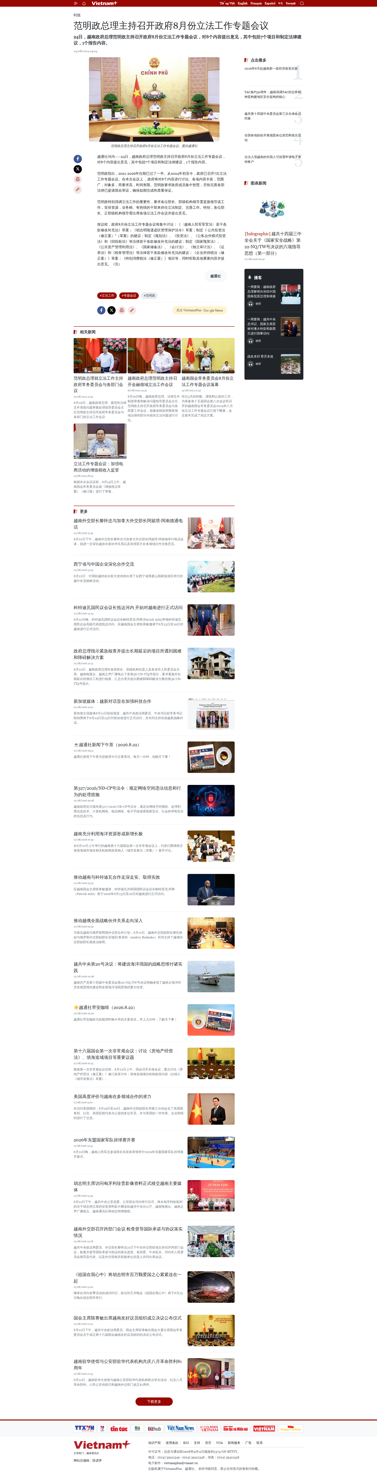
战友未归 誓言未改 (260, 356)
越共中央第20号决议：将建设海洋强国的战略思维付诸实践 (128, 967)
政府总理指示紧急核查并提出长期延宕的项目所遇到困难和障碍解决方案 (128, 654)
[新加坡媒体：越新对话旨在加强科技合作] (211, 713)
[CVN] (209, 1428)
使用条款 (172, 1443)
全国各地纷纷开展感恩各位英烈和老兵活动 (272, 137)
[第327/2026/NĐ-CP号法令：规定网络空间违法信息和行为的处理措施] (211, 800)
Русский (291, 3)
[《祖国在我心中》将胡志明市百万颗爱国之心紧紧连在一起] (211, 1287)
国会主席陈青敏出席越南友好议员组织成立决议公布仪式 (128, 1318)
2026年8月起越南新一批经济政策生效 (271, 68)
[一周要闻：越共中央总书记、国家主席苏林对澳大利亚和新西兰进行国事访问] (290, 327)
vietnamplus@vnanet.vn (181, 1463)
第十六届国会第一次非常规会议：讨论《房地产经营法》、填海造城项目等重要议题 (123, 1054)
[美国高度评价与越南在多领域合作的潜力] (211, 1109)
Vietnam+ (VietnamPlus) (105, 3)
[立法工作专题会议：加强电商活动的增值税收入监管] (100, 441)
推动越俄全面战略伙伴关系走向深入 (108, 920)
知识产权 (154, 1443)
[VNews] (102, 1428)
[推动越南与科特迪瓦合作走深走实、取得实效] (211, 889)
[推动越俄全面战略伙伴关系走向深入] (211, 933)
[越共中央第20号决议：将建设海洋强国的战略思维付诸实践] (211, 976)
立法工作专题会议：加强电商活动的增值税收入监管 (98, 466)
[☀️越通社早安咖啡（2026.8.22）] (211, 1020)
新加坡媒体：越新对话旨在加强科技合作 (112, 701)
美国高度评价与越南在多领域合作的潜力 (112, 1096)
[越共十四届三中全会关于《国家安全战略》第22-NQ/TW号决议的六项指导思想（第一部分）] (273, 209)
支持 (197, 1443)
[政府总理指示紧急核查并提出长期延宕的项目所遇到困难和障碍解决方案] (211, 663)
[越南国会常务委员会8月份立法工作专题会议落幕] (208, 355)
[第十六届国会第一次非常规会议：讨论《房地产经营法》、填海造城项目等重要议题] (211, 1063)
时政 (77, 15)
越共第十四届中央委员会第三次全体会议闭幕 (272, 116)
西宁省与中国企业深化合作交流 (104, 564)
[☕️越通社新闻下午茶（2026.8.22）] (211, 757)
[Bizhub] (154, 1428)
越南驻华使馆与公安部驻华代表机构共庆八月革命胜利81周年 (128, 1364)
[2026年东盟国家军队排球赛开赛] (211, 1152)
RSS (186, 1443)
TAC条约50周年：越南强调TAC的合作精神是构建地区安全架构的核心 (272, 94)
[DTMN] (235, 1428)
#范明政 (149, 295)
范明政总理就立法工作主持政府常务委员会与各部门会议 (98, 384)
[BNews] (137, 1428)
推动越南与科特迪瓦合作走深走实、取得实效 (117, 877)
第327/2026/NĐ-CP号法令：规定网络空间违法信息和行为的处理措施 (127, 791)
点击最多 (258, 60)
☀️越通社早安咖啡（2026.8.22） (105, 1007)
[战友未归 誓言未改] (290, 364)
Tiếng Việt (227, 3)
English (243, 3)
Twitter (78, 169)
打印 (78, 179)
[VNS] (181, 1428)
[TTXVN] (84, 1428)
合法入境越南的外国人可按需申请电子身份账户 (272, 159)
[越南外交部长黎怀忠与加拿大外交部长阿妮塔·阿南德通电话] (211, 533)
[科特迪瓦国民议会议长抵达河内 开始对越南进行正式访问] (211, 620)
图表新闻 (258, 183)
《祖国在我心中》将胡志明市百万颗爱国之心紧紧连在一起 (128, 1277)
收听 (258, 303)
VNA (219, 1443)
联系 (259, 1443)
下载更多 (154, 1401)
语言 (208, 1443)
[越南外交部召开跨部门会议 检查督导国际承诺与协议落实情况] (211, 1241)
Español (270, 3)
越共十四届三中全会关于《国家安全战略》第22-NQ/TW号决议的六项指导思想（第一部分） (273, 243)
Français (256, 3)
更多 (84, 511)
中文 (280, 3)
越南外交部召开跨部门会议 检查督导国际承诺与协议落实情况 (128, 1232)
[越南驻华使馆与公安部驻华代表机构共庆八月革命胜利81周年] (211, 1374)
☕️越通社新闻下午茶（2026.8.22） (108, 744)
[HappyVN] (290, 1428)
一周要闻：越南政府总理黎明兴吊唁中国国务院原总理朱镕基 (261, 291)
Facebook (78, 159)
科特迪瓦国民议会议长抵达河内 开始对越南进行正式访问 (128, 607)
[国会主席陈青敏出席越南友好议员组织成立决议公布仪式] (211, 1330)
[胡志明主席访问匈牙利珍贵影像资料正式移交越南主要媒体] (211, 1196)
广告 (248, 1443)
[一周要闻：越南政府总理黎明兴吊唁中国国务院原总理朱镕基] (290, 294)
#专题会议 (129, 295)
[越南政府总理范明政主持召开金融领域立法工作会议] (154, 355)
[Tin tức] (119, 1428)
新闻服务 (234, 1443)
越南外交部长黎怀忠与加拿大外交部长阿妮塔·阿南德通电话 (128, 524)
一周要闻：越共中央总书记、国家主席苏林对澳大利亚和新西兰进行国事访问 (261, 326)
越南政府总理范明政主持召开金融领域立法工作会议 (152, 381)
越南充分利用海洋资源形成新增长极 (108, 833)
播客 (258, 278)
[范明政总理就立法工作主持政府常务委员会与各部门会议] (100, 355)
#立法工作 (107, 295)
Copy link (78, 190)
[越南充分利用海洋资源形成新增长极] (211, 846)
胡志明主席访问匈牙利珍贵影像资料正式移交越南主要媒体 (128, 1186)
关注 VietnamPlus (188, 310)
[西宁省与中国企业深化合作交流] (211, 576)
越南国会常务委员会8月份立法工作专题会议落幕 (208, 381)
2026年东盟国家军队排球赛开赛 (104, 1139)
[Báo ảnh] (264, 1428)
